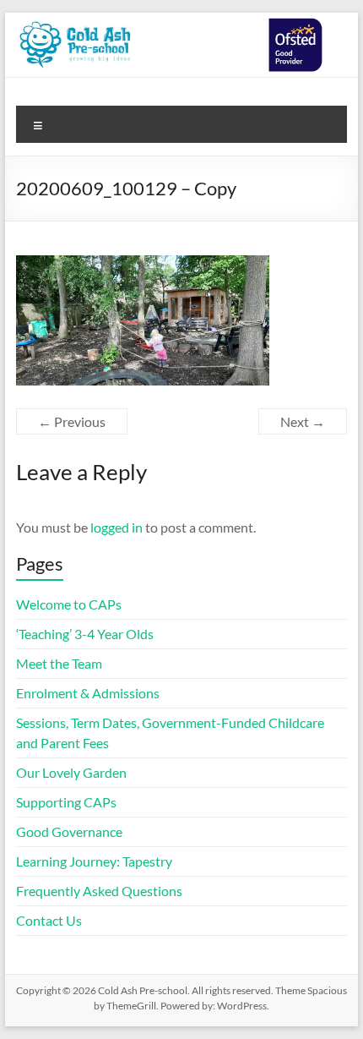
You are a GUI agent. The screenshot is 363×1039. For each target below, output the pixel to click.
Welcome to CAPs (69, 604)
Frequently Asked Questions (99, 891)
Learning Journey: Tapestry (94, 861)
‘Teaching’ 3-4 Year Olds (85, 634)
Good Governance (69, 831)
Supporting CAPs (66, 802)
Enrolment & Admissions (88, 693)
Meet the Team (59, 663)
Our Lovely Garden (72, 772)
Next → (302, 421)
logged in (116, 527)
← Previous (72, 421)
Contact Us (49, 920)
